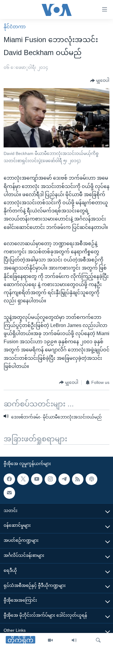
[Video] (50, 640)
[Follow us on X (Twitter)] (23, 479)
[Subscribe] (9, 493)
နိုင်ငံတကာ (15, 26)
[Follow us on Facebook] (9, 479)
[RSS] (77, 479)
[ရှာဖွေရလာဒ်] (98, 640)
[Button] (99, 80)
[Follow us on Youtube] (36, 479)
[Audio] (74, 640)
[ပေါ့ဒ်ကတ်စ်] (91, 479)
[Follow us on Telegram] (64, 479)
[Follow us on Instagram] (50, 479)
